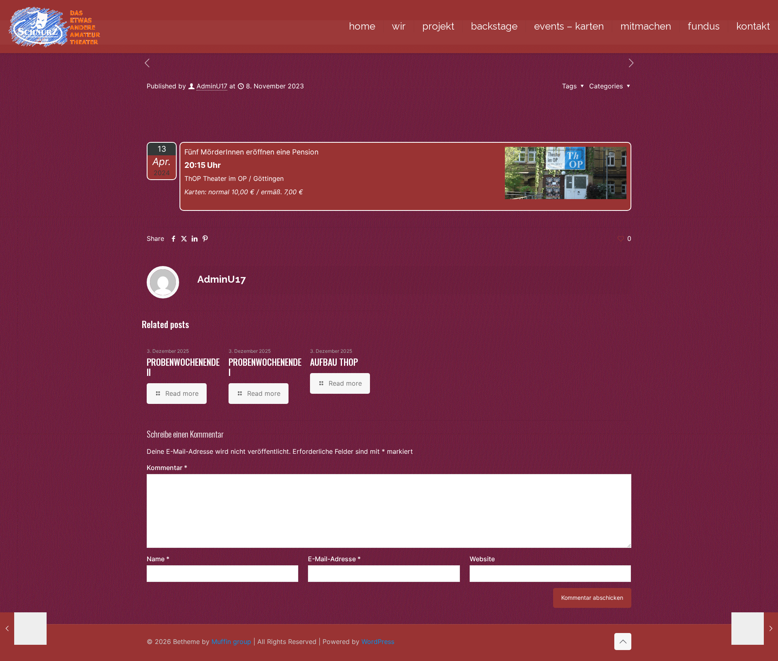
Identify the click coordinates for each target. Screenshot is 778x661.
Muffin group (231, 641)
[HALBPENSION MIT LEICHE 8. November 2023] (23, 628)
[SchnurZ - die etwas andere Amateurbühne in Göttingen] (54, 26)
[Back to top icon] (622, 641)
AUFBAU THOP (334, 361)
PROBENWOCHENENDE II (183, 366)
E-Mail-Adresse (334, 559)
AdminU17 (212, 86)
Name (158, 559)
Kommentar (167, 468)
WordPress (377, 641)
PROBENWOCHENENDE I (265, 366)
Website (482, 559)
